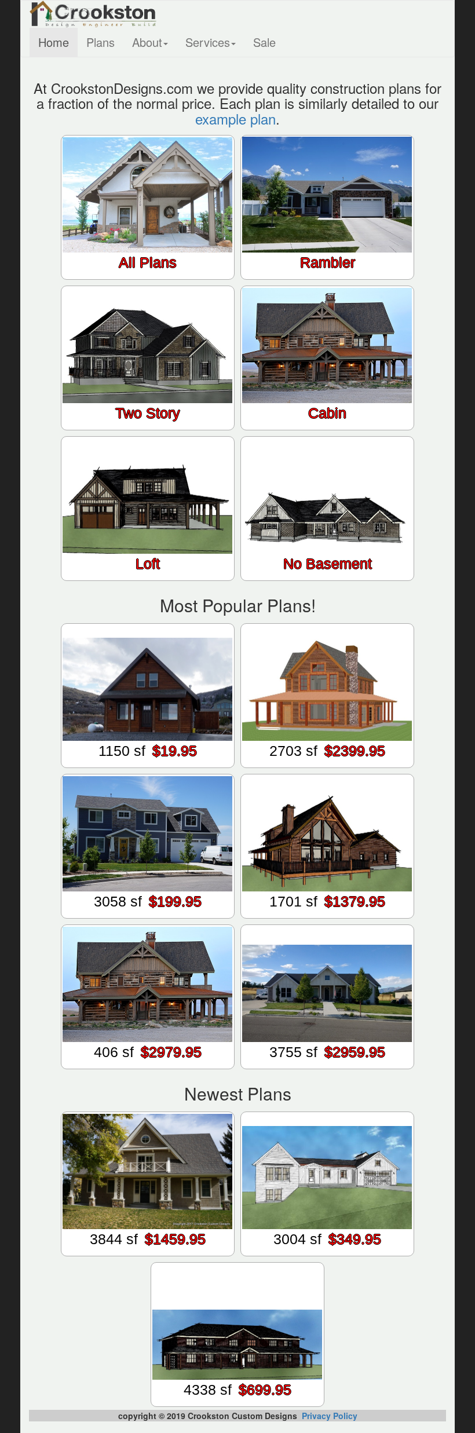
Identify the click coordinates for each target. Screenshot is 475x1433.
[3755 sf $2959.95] (327, 1066)
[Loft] (147, 578)
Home (53, 42)
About (147, 42)
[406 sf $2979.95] (147, 1066)
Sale (264, 42)
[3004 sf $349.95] (327, 1253)
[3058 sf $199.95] (147, 916)
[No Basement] (327, 578)
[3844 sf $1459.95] (147, 1253)
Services (207, 42)
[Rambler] (327, 277)
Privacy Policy (329, 1415)
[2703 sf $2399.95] (327, 765)
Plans (100, 42)
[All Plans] (147, 277)
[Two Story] (147, 427)
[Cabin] (327, 427)
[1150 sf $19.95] (147, 765)
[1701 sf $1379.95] (327, 916)
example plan (235, 118)
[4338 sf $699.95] (237, 1404)
